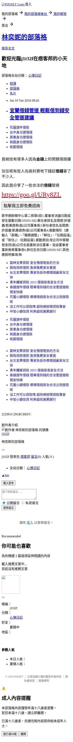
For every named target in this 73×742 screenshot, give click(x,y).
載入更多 (8, 483)
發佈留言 (8, 507)
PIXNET (18, 676)
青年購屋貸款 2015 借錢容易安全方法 (36, 282)
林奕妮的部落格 (24, 37)
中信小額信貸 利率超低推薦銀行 (33, 311)
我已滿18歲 (10, 734)
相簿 (13, 83)
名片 (13, 93)
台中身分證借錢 (21, 132)
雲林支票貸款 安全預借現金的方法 (34, 263)
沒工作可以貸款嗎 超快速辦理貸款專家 (38, 306)
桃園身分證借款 (21, 142)
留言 (34, 456)
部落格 (14, 88)
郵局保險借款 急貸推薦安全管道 (33, 267)
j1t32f (5, 434)
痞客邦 (25, 456)
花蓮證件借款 (19, 127)
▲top (5, 475)
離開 (23, 734)
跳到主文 (8, 48)
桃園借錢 (16, 147)
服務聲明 (44, 680)
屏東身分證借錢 (21, 137)
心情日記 (34, 75)
